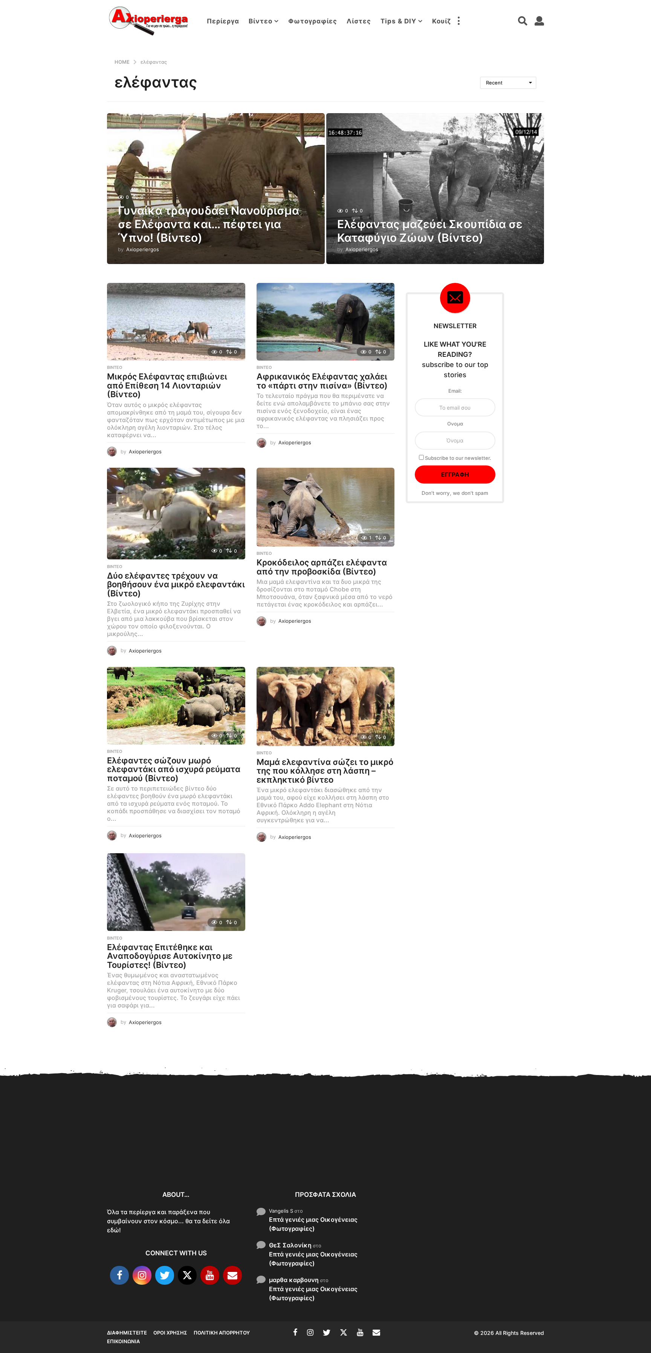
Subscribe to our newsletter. (457, 458)
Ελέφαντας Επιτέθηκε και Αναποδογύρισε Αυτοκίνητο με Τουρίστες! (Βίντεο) (169, 956)
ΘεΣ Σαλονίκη (290, 1245)
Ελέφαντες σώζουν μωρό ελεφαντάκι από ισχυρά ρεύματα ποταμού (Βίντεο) (173, 769)
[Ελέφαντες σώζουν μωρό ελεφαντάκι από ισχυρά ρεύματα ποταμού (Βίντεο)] (176, 706)
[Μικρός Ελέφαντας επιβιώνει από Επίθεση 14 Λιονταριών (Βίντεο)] (176, 322)
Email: (455, 391)
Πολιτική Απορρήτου (222, 1333)
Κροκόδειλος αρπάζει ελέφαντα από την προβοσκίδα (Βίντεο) (322, 566)
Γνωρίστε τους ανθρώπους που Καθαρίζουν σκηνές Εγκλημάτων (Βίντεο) (295, 1153)
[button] (458, 21)
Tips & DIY (398, 21)
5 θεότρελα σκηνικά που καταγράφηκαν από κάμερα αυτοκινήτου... (446, 1157)
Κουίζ (441, 21)
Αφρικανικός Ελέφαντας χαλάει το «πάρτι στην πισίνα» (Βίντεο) (322, 381)
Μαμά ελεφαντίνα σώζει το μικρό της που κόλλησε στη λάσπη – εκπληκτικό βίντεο (325, 771)
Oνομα (455, 424)
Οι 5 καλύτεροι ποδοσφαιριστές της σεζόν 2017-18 (371, 1155)
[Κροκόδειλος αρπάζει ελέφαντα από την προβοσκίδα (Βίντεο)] (326, 507)
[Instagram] (142, 1275)
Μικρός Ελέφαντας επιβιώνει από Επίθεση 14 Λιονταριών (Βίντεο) (167, 385)
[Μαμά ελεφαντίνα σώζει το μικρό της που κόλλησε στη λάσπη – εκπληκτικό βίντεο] (326, 706)
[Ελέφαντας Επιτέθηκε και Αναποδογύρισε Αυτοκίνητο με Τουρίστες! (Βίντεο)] (176, 892)
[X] (187, 1275)
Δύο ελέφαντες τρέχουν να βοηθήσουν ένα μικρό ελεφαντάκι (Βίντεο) (176, 584)
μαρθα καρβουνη (294, 1280)
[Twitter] (164, 1275)
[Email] (232, 1275)
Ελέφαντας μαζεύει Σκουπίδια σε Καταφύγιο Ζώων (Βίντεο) (430, 230)
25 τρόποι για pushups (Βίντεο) (521, 1154)
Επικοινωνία (123, 1341)
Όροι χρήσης (170, 1333)
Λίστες (359, 21)
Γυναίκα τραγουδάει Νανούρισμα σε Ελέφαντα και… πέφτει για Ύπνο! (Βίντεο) (208, 224)
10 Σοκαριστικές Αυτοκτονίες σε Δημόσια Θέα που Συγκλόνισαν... (145, 1153)
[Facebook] (119, 1275)
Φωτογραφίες (312, 21)
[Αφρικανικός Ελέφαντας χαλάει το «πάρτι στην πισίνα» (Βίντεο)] (326, 322)
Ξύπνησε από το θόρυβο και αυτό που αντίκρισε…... (220, 1149)
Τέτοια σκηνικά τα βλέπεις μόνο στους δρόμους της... (596, 1154)
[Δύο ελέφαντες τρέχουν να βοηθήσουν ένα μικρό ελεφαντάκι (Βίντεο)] (176, 513)
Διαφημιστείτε (127, 1333)
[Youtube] (209, 1275)
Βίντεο (260, 21)
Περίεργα (223, 21)
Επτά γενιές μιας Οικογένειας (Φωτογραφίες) (313, 1224)
